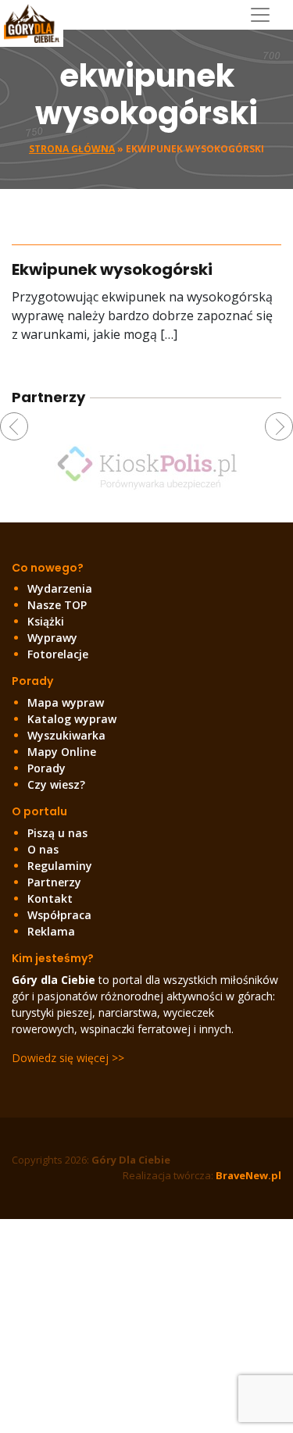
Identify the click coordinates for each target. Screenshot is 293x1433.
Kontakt (50, 898)
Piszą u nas (57, 832)
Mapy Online (61, 751)
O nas (43, 849)
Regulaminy (59, 865)
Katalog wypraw (71, 718)
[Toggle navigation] (266, 15)
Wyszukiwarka (66, 735)
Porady (46, 768)
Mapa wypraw (65, 702)
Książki (45, 621)
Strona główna (72, 148)
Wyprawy (52, 637)
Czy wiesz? (56, 784)
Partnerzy (54, 882)
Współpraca (59, 914)
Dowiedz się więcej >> (68, 1057)
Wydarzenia (59, 588)
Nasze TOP (57, 604)
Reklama (51, 931)
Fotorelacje (57, 654)
